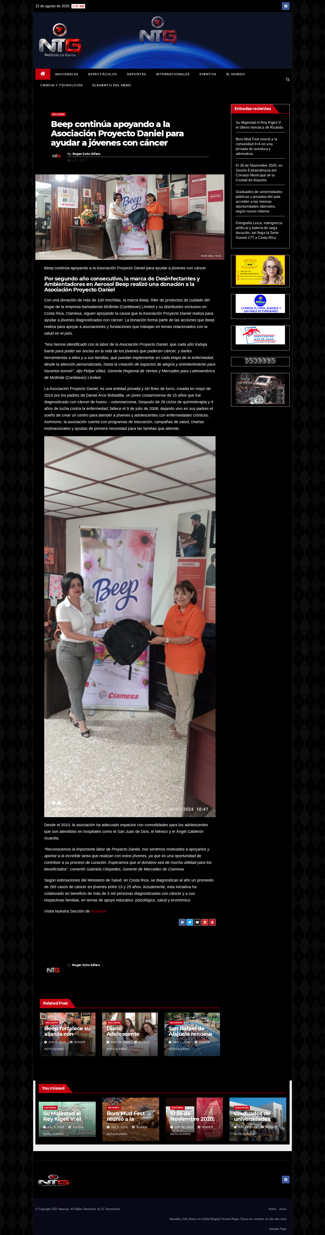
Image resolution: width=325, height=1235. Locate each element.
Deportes (136, 74)
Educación (242, 1107)
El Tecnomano (110, 1209)
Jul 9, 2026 (55, 1127)
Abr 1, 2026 (182, 1042)
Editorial (50, 1107)
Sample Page (277, 1229)
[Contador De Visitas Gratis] (260, 360)
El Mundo (235, 74)
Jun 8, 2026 (57, 1042)
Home (272, 1209)
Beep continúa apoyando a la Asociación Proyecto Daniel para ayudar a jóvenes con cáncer (117, 133)
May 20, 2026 (120, 1042)
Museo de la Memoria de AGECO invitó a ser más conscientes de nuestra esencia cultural (170, 935)
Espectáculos (102, 74)
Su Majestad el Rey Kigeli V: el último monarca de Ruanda (63, 1121)
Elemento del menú (111, 85)
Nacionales (66, 74)
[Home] (42, 74)
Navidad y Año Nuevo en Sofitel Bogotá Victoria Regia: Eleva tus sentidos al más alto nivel (227, 1219)
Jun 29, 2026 (247, 1127)
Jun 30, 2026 (184, 1127)
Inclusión (58, 114)
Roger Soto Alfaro (86, 154)
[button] (288, 79)
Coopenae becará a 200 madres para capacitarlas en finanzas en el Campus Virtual (82, 939)
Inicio (282, 1209)
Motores (113, 1107)
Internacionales (173, 74)
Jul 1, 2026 (119, 1127)
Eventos (207, 74)
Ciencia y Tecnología (61, 85)
